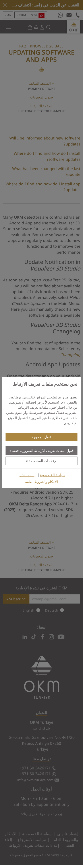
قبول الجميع (43, 436)
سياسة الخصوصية (52, 475)
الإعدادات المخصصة (43, 460)
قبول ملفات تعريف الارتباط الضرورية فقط (43, 450)
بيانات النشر (28, 475)
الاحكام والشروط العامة (41, 481)
